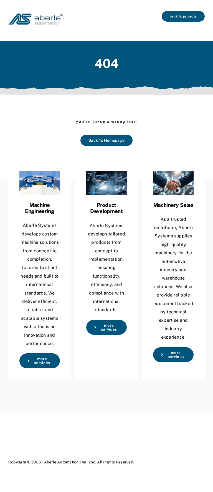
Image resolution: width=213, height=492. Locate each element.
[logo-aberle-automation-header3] (35, 13)
